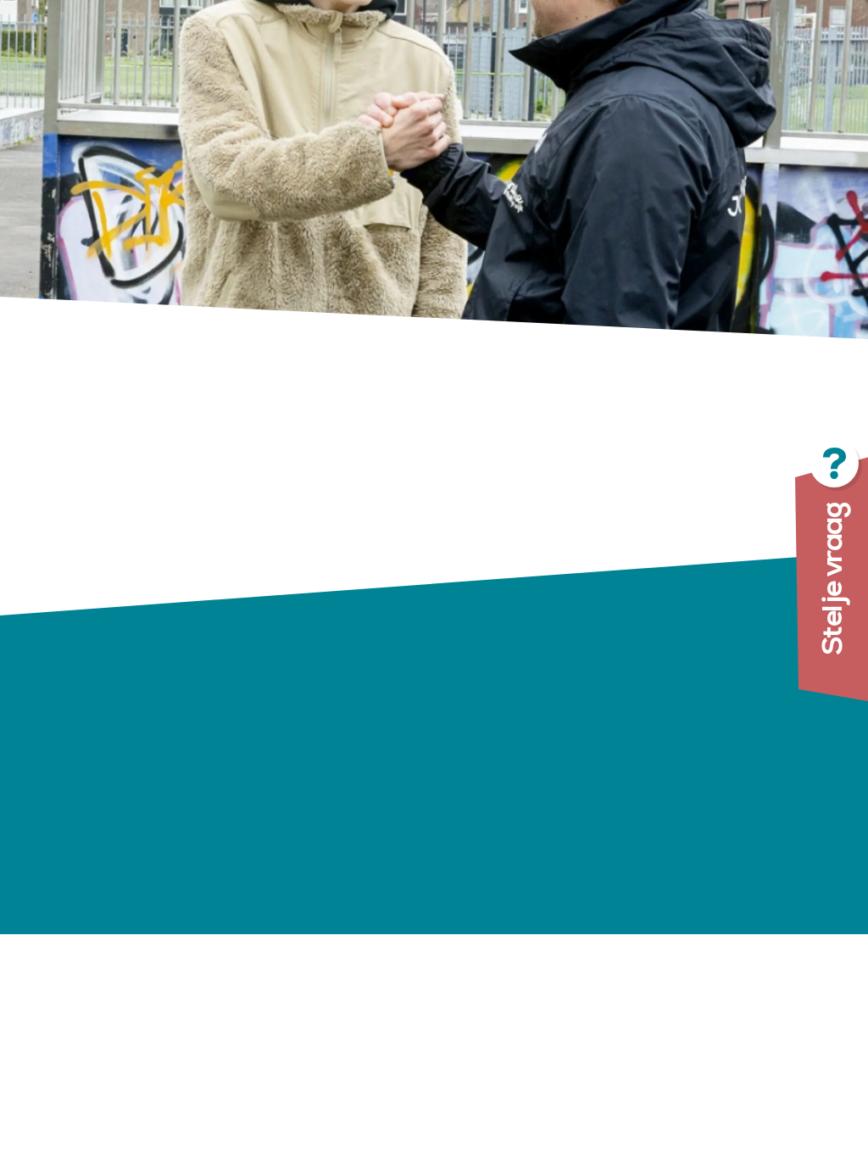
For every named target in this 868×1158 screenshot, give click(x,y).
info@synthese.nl (383, 827)
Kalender (479, 850)
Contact (476, 922)
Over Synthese (481, 792)
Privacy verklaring (625, 869)
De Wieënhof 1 (331, 760)
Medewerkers (490, 874)
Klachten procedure (631, 822)
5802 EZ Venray (339, 782)
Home (469, 733)
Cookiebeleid (606, 892)
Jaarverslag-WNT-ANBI (649, 845)
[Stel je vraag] (749, 579)
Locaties (477, 756)
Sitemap (590, 916)
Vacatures (484, 898)
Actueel (475, 828)
